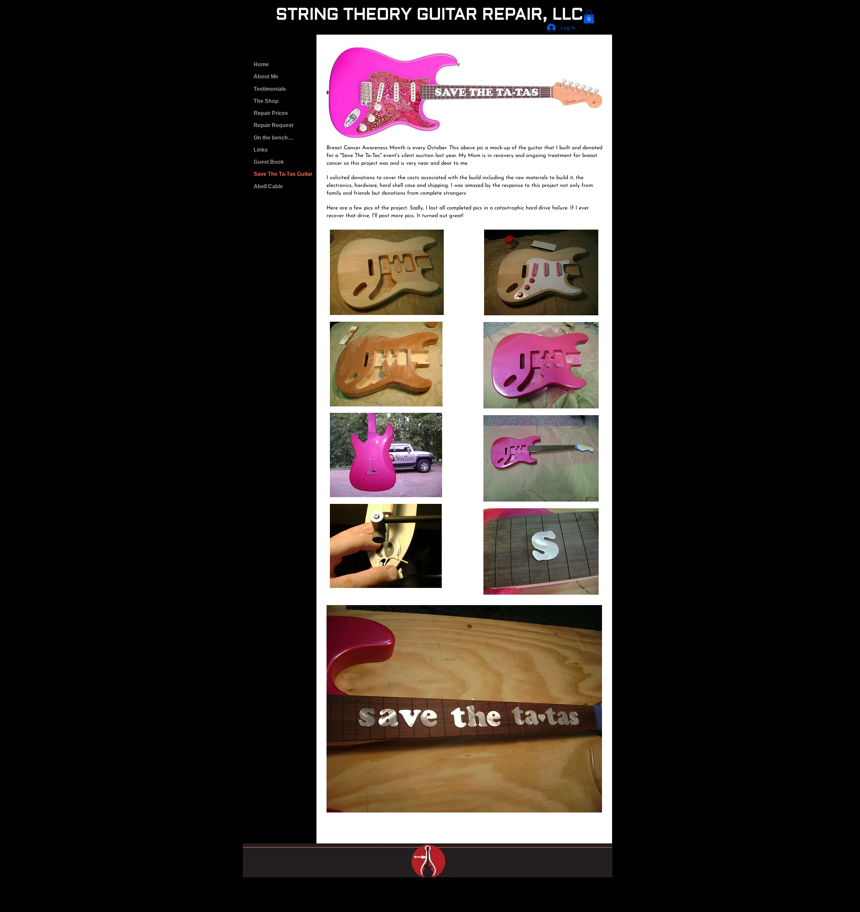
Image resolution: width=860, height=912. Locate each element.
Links (261, 150)
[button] (589, 17)
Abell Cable (268, 186)
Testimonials (270, 89)
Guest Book (269, 162)
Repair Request (273, 125)
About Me (266, 76)
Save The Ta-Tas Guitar (283, 174)
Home (261, 64)
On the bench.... (273, 138)
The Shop (266, 101)
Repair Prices (271, 113)
